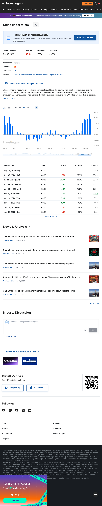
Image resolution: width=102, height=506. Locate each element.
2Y (20, 107)
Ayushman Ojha (8, 254)
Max (28, 107)
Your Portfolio (7, 433)
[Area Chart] (9, 107)
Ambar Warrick (8, 240)
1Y (16, 107)
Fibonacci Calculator (88, 10)
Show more (8, 98)
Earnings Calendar (49, 10)
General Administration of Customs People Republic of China (39, 75)
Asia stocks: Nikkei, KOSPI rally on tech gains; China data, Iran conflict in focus (41, 277)
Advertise (57, 428)
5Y (24, 107)
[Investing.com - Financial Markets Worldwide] (14, 3)
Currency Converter (68, 10)
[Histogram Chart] (4, 107)
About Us (56, 423)
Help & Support (59, 433)
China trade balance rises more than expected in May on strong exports (38, 263)
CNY (16, 71)
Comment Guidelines (10, 336)
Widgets (5, 439)
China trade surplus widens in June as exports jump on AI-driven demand (39, 250)
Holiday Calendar (30, 10)
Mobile (5, 428)
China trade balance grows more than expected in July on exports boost (38, 236)
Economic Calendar (11, 10)
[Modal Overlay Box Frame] (23, 490)
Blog (4, 423)
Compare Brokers (85, 38)
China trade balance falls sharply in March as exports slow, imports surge (39, 291)
